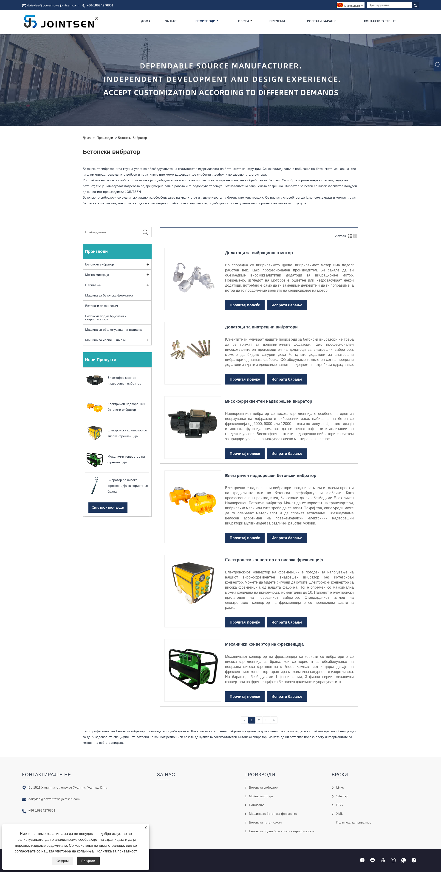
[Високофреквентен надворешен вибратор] (193, 451)
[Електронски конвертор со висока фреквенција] (193, 610)
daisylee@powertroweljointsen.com (53, 5)
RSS (339, 805)
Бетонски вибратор (132, 138)
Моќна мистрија (97, 274)
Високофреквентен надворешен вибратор (268, 401)
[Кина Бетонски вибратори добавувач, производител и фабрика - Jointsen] (60, 21)
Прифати (88, 861)
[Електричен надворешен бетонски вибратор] (193, 526)
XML (339, 813)
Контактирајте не (380, 21)
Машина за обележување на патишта (113, 329)
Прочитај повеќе (245, 305)
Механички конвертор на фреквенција (264, 644)
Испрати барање (322, 21)
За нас (171, 21)
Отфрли (63, 861)
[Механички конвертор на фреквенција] (193, 694)
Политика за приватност (116, 851)
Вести (243, 21)
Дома (145, 21)
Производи (205, 21)
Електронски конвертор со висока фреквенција (274, 560)
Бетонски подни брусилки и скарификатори (106, 317)
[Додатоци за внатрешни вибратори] (193, 377)
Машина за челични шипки (105, 340)
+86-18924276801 (100, 5)
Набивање (93, 285)
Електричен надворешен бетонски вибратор (270, 475)
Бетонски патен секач (101, 306)
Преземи (277, 21)
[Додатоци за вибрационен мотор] (193, 303)
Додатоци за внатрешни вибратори (261, 327)
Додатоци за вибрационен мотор (259, 253)
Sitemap (342, 796)
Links (340, 787)
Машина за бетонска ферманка (109, 295)
